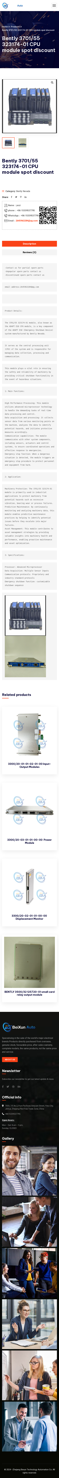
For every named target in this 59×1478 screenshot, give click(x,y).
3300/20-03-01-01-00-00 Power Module (29, 841)
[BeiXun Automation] (12, 5)
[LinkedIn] (25, 197)
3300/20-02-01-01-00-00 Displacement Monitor (29, 917)
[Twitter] (16, 197)
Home (5, 26)
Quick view (50, 720)
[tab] (29, 244)
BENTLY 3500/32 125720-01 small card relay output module (30, 993)
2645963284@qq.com (27, 220)
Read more (50, 714)
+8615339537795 (12, 1114)
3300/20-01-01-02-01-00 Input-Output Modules (29, 765)
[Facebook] (11, 197)
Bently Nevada (23, 191)
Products (15, 26)
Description (29, 243)
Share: (5, 197)
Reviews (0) (29, 252)
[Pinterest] (21, 197)
